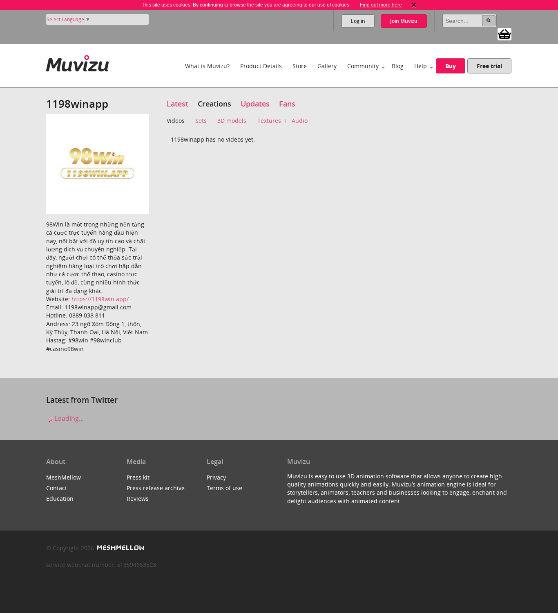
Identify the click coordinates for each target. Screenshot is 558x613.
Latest (177, 104)
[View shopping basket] (504, 33)
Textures (269, 120)
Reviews (138, 498)
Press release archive (156, 488)
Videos (176, 120)
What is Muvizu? (207, 66)
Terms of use (224, 488)
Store (299, 66)
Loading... (68, 418)
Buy (450, 66)
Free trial (489, 66)
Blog (398, 66)
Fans (287, 104)
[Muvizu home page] (77, 62)
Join (403, 21)
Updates (255, 104)
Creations (214, 104)
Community (363, 66)
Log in (358, 21)
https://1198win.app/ (100, 299)
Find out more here (381, 5)
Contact (56, 488)
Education (60, 498)
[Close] (413, 5)
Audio (300, 120)
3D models (231, 120)
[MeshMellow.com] (120, 548)
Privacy (216, 477)
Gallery (327, 66)
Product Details (261, 66)
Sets (201, 120)
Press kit (138, 477)
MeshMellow (63, 477)
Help (420, 66)
